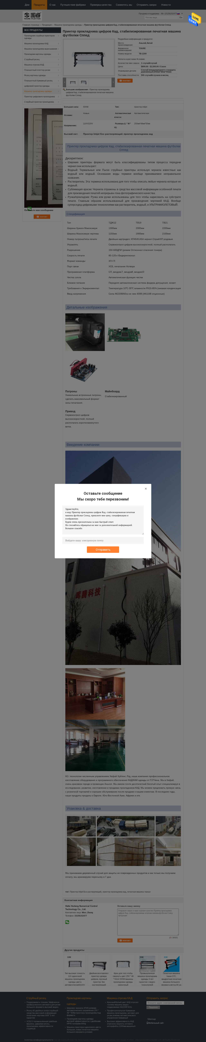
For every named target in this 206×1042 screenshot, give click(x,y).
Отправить (103, 549)
